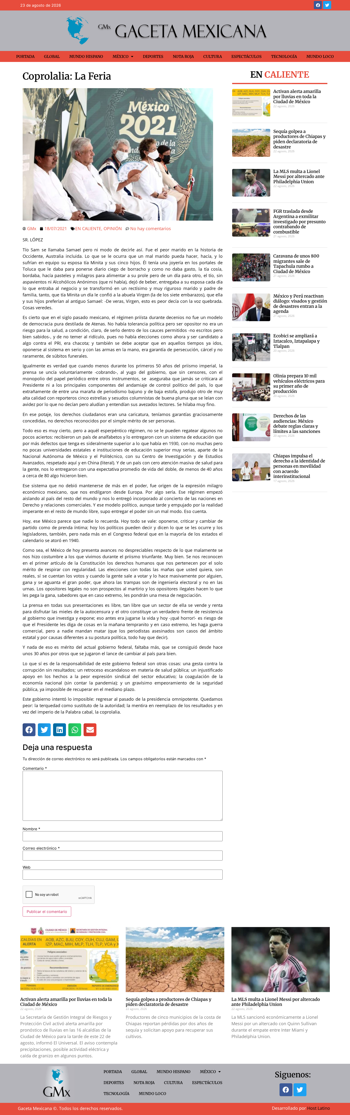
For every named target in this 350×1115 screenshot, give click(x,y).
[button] (29, 729)
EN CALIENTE (88, 228)
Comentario (35, 768)
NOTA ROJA (183, 56)
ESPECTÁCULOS (246, 56)
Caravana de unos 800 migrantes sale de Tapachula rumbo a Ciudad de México (296, 263)
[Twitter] (327, 5)
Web (26, 867)
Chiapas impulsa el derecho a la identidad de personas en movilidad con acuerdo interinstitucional (299, 466)
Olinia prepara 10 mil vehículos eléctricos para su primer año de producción (299, 383)
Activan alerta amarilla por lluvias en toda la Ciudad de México (297, 96)
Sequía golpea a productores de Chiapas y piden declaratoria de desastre (299, 139)
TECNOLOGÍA (284, 56)
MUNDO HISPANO (86, 56)
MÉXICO (121, 56)
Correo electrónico (41, 848)
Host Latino (318, 1108)
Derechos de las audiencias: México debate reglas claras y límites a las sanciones (296, 423)
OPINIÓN (113, 228)
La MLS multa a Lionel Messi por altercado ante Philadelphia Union (299, 176)
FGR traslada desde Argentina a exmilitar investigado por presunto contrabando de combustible (299, 221)
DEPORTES (153, 56)
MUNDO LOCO (320, 56)
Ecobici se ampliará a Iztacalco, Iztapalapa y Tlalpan (296, 341)
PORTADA (25, 56)
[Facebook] (318, 5)
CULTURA (212, 56)
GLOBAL (52, 56)
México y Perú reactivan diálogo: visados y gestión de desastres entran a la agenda (300, 303)
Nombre (31, 829)
